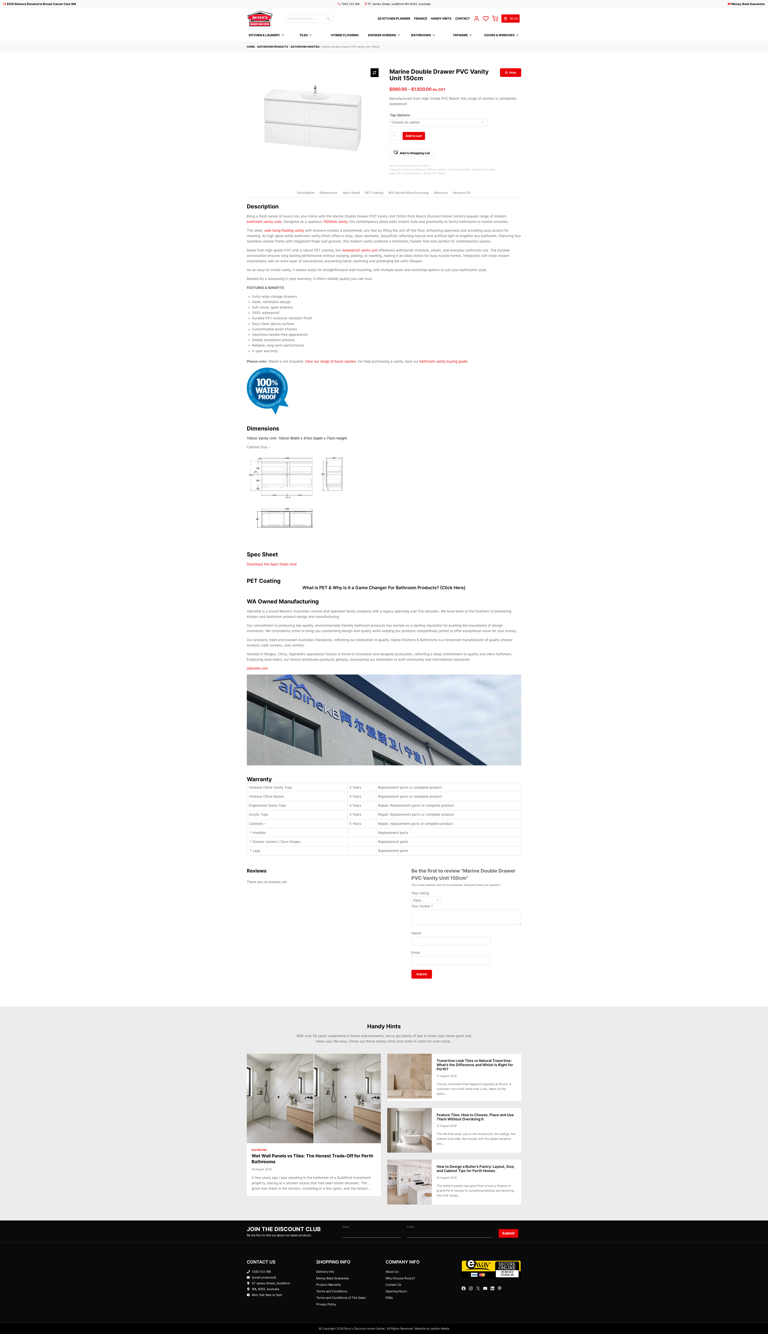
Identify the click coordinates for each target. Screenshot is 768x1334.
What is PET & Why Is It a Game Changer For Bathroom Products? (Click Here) (384, 587)
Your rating (420, 893)
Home (251, 46)
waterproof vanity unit (359, 250)
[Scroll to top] (758, 1318)
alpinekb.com (257, 668)
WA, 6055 (258, 1289)
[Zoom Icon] (375, 72)
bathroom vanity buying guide (443, 361)
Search (329, 18)
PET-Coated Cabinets (409, 173)
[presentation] (314, 1098)
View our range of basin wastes (330, 361)
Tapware (460, 35)
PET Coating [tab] (374, 193)
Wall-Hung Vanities (459, 169)
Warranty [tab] (441, 193)
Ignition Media (439, 1328)
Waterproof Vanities (483, 169)
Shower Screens (382, 35)
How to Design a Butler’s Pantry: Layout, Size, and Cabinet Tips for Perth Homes (476, 1168)
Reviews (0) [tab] (462, 193)
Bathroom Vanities (305, 46)
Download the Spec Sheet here (272, 564)
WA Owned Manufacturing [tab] (408, 193)
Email (415, 953)
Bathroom (259, 1149)
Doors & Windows (499, 35)
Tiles (303, 35)
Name (416, 933)
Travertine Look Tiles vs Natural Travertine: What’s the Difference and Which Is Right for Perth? (475, 1065)
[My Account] (477, 19)
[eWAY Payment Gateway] (491, 1269)
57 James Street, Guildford (271, 1283)
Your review (422, 906)
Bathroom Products (272, 46)
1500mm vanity (335, 222)
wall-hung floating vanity (284, 230)
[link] (510, 18)
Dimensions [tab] (328, 193)
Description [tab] (306, 193)
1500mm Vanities (437, 169)
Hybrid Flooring (345, 35)
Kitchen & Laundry (264, 35)
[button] (411, 153)
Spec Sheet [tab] (351, 193)
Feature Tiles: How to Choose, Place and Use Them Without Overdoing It (475, 1117)
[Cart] (495, 19)
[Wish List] (486, 19)
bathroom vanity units (264, 222)
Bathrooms (421, 35)
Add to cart (414, 136)
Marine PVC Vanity (434, 173)
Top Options (400, 115)
